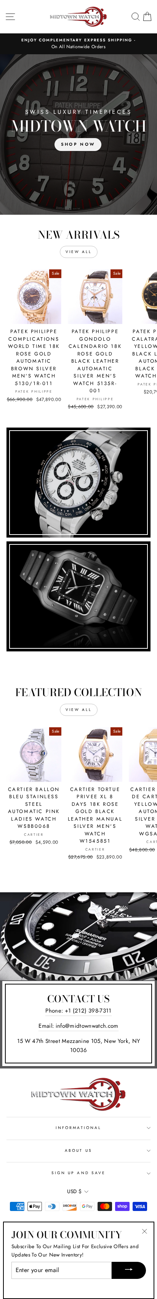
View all (79, 252)
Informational (78, 1128)
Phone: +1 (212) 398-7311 (78, 1010)
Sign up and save (78, 1173)
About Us (78, 1150)
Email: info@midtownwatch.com (78, 1026)
